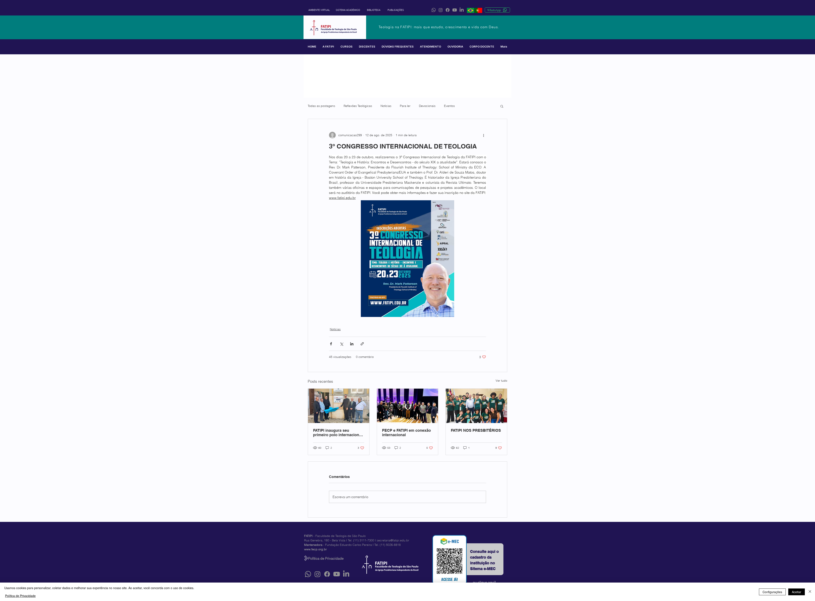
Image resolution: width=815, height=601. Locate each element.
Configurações (772, 592)
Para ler (405, 106)
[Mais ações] (483, 135)
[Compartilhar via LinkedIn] (352, 344)
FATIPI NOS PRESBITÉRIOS (476, 430)
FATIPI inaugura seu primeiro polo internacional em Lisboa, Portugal (337, 432)
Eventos (449, 106)
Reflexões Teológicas (358, 106)
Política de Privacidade (20, 596)
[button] (328, 46)
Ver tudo (501, 380)
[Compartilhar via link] (362, 344)
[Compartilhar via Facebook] (331, 344)
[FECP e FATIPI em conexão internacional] (407, 406)
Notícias (386, 106)
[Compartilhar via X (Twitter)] (341, 344)
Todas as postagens (321, 106)
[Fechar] (809, 592)
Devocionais (427, 106)
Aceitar (796, 592)
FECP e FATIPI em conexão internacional (406, 432)
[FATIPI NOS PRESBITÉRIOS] (476, 406)
